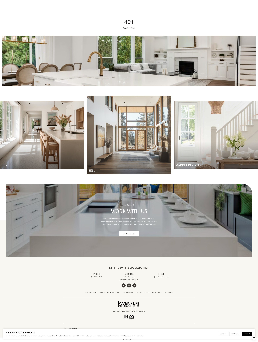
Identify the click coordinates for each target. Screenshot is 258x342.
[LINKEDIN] (134, 285)
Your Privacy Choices (129, 339)
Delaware (169, 292)
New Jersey (157, 292)
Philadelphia (90, 292)
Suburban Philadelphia (109, 292)
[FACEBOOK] (124, 285)
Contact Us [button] (129, 234)
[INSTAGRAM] (129, 285)
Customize (235, 333)
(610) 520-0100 (96, 277)
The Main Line (128, 292)
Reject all (223, 333)
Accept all (247, 333)
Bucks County (143, 292)
